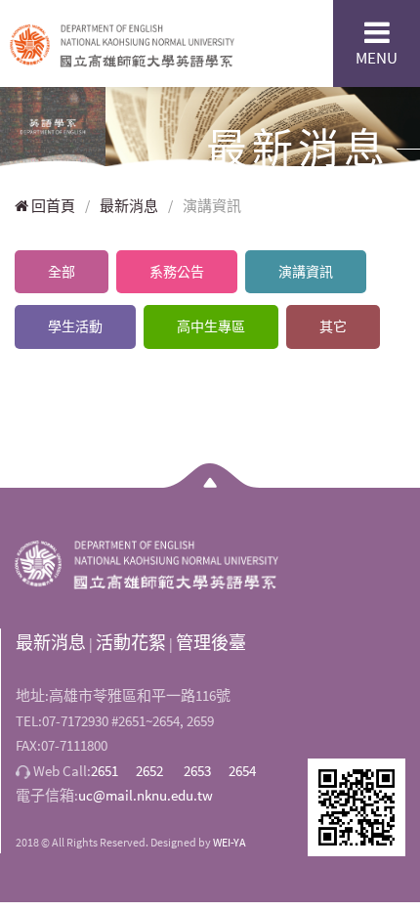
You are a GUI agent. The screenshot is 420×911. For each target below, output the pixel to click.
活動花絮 (131, 642)
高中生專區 (211, 326)
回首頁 (51, 205)
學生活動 (75, 326)
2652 (149, 770)
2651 (104, 770)
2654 (242, 770)
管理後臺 (211, 642)
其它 (333, 326)
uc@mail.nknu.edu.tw (145, 795)
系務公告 (176, 272)
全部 (61, 272)
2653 (197, 770)
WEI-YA (229, 842)
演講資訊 (305, 272)
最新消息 (129, 205)
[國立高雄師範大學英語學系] (122, 43)
